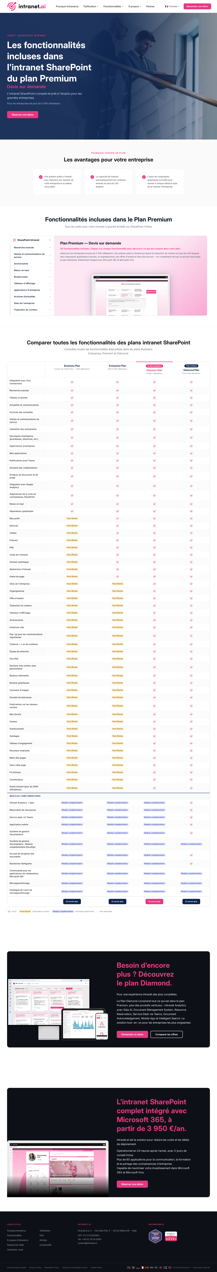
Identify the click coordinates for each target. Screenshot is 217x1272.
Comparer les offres (166, 1034)
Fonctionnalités (112, 6)
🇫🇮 (165, 1267)
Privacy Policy (35, 1267)
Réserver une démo (23, 114)
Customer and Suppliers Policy (75, 1267)
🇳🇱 (152, 1267)
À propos (133, 6)
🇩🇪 (138, 1267)
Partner (150, 6)
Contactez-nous (15, 1249)
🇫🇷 (142, 1267)
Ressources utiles (15, 1245)
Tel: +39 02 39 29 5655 (89, 1239)
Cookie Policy (96, 1267)
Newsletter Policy (51, 1267)
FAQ (42, 1235)
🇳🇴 (170, 1267)
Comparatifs (45, 1245)
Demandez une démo (197, 6)
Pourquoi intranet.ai (67, 6)
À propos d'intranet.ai (17, 1240)
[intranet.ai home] (26, 6)
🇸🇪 (156, 1267)
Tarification (89, 6)
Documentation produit (16, 1267)
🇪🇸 (147, 1267)
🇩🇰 (161, 1267)
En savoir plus (72, 901)
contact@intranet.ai (87, 1243)
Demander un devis (132, 1034)
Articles (43, 1240)
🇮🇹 (133, 1267)
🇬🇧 (129, 1267)
